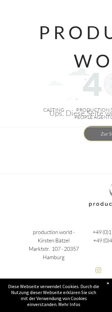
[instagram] (98, 270)
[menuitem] (53, 109)
